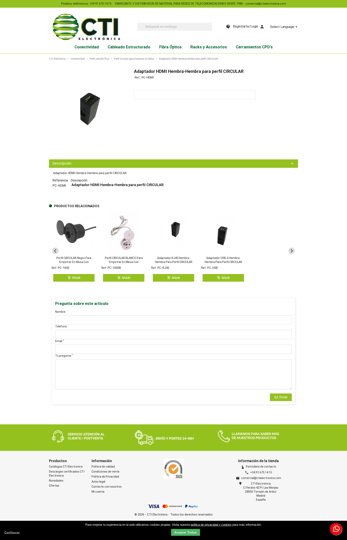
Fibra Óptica (170, 47)
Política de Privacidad (105, 476)
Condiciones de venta (105, 471)
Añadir (74, 278)
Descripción (173, 163)
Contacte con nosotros (107, 486)
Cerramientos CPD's (254, 47)
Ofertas (54, 485)
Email (59, 341)
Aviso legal (98, 481)
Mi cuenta (98, 491)
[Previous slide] (55, 251)
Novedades (56, 480)
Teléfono (61, 326)
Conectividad (87, 47)
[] (210, 29)
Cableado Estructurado (129, 47)
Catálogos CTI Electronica (66, 466)
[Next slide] (291, 251)
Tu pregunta (64, 355)
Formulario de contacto (258, 466)
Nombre (60, 311)
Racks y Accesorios (208, 47)
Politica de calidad (103, 466)
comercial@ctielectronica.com (261, 478)
